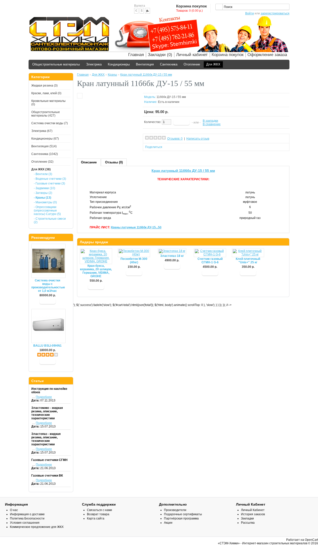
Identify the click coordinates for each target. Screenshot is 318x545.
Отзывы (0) (114, 162)
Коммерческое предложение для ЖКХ (37, 527)
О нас (14, 510)
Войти (249, 13)
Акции (168, 522)
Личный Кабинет (253, 510)
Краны (112, 74)
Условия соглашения (25, 522)
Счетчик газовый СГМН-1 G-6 (210, 260)
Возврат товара (98, 514)
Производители (175, 510)
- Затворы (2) (43, 193)
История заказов (253, 514)
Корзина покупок (227, 54)
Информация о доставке (27, 514)
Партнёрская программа (181, 518)
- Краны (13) (42, 197)
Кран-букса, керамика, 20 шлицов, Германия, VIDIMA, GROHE (96, 271)
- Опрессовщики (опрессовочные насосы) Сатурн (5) (47, 210)
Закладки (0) (160, 54)
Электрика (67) (41, 131)
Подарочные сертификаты (183, 514)
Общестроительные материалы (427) (45, 113)
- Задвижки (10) (44, 188)
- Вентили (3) (43, 174)
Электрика (94, 64)
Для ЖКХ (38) (41, 169)
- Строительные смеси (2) (50, 220)
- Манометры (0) (45, 202)
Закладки (247, 518)
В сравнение (212, 124)
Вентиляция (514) (44, 146)
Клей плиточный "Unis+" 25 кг (248, 260)
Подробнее (44, 397)
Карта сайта (95, 518)
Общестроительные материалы (56, 64)
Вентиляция (145, 64)
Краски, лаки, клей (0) (46, 93)
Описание (89, 162)
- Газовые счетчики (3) (49, 183)
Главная (136, 54)
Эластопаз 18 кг (172, 256)
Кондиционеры (119, 64)
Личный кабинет (192, 54)
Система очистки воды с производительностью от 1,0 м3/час (47, 286)
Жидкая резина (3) (44, 85)
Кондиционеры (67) (45, 138)
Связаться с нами (99, 510)
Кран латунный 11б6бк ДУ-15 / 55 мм (146, 74)
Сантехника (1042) (44, 154)
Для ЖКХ (213, 64)
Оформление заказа (267, 54)
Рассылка (248, 522)
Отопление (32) (42, 161)
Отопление (192, 64)
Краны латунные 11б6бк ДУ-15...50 (136, 227)
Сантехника (168, 64)
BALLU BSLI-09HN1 (47, 345)
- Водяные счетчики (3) (50, 179)
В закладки (210, 120)
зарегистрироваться (275, 13)
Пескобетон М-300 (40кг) (133, 260)
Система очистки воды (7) (49, 123)
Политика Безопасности (27, 518)
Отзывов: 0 (175, 138)
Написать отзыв (197, 138)
